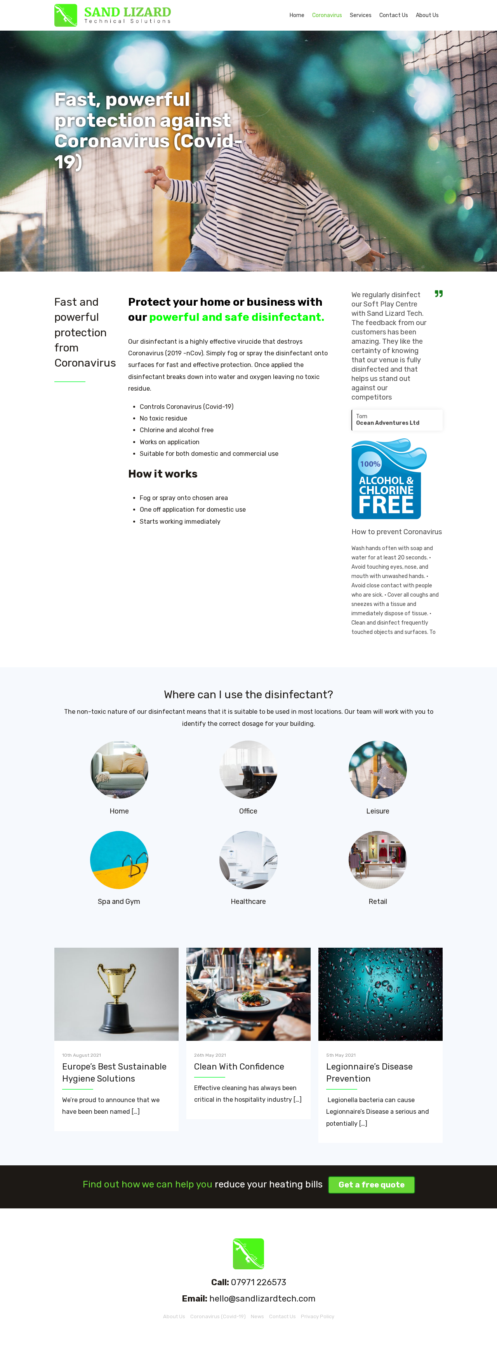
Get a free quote (372, 1184)
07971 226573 (258, 1282)
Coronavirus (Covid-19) (218, 1316)
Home (297, 15)
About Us (427, 15)
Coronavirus (327, 15)
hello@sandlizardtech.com (262, 1298)
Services (361, 15)
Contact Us (393, 15)
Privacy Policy (317, 1316)
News (257, 1316)
